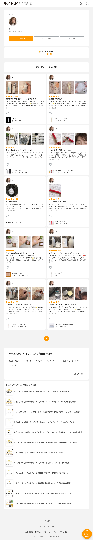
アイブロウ (40, 361)
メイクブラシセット (27, 361)
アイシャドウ (57, 361)
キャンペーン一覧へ (46, 54)
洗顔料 (17, 361)
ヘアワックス (13, 365)
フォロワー (47, 38)
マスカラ (48, 361)
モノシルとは (52, 526)
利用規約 (38, 532)
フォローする (21, 38)
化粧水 (65, 361)
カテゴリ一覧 (41, 526)
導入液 (11, 361)
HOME (46, 521)
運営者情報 (29, 532)
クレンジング (73, 361)
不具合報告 (64, 532)
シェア (73, 38)
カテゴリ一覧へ (78, 374)
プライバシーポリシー (50, 532)
